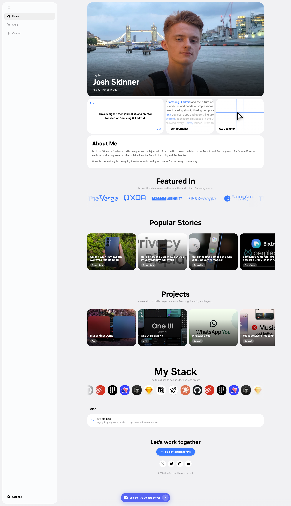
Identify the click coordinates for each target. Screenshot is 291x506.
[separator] (56, 253)
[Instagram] (179, 463)
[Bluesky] (171, 463)
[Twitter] (162, 463)
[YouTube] (188, 463)
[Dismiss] (165, 497)
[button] (29, 7)
